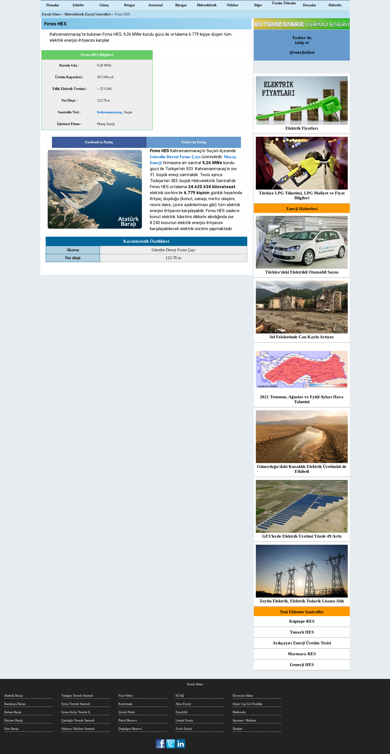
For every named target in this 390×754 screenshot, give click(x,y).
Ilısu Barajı (11, 728)
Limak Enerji (184, 720)
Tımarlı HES (302, 632)
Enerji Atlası (195, 684)
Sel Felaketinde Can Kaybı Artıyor (302, 337)
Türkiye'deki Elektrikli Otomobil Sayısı (301, 272)
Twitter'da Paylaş (193, 142)
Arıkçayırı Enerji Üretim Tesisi (302, 643)
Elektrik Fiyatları (302, 128)
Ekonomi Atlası (243, 695)
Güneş (104, 5)
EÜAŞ (180, 695)
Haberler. (335, 5)
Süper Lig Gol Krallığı (247, 703)
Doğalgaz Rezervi (130, 728)
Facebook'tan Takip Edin (161, 743)
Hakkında (239, 712)
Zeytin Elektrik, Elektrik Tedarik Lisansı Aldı (302, 601)
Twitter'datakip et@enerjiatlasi (302, 45)
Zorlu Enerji (184, 728)
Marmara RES (302, 654)
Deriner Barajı (13, 720)
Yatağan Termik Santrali (77, 695)
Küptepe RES (301, 621)
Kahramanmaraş (109, 112)
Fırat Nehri (125, 695)
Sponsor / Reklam (244, 720)
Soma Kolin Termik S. (76, 712)
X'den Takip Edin (171, 743)
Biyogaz (181, 5)
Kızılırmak (125, 703)
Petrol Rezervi (127, 720)
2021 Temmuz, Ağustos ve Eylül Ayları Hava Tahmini (301, 399)
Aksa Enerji (183, 703)
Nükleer (232, 5)
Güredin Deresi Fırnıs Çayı (175, 156)
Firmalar (52, 5)
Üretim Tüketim (284, 3)
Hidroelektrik (207, 5)
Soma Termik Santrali (75, 703)
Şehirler (78, 5)
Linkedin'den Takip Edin (181, 743)
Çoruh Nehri (126, 712)
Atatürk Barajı (13, 695)
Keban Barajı (12, 712)
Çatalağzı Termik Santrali (78, 720)
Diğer (258, 5)
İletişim (237, 728)
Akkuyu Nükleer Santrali (78, 728)
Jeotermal (155, 5)
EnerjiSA (182, 712)
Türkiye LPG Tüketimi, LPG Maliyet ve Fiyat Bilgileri (302, 195)
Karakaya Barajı (14, 703)
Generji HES (302, 664)
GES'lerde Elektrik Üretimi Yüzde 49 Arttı (301, 536)
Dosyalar (309, 5)
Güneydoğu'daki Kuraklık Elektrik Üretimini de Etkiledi (301, 469)
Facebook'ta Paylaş (99, 142)
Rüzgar (129, 5)
